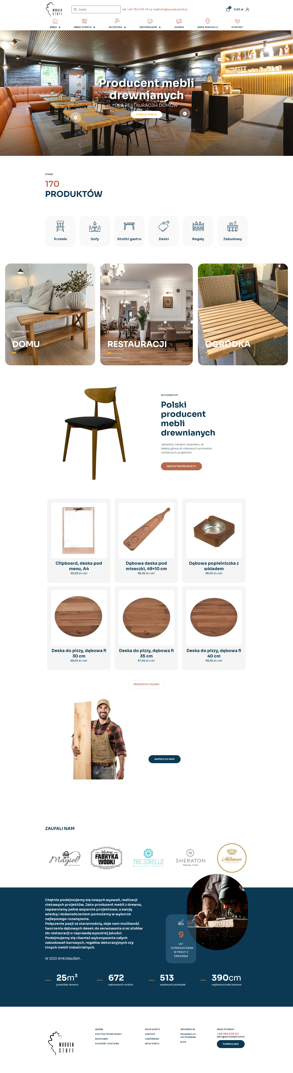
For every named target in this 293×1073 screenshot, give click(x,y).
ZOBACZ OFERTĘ (146, 114)
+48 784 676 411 (137, 9)
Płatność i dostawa (107, 1043)
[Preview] (102, 529)
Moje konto (152, 1043)
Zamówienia (152, 1038)
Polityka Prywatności (108, 1034)
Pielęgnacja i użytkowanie (188, 1036)
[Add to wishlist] (102, 522)
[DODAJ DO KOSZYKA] (102, 507)
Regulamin (101, 1038)
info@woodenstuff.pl (174, 9)
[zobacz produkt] (102, 515)
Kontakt (150, 1034)
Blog (183, 1041)
